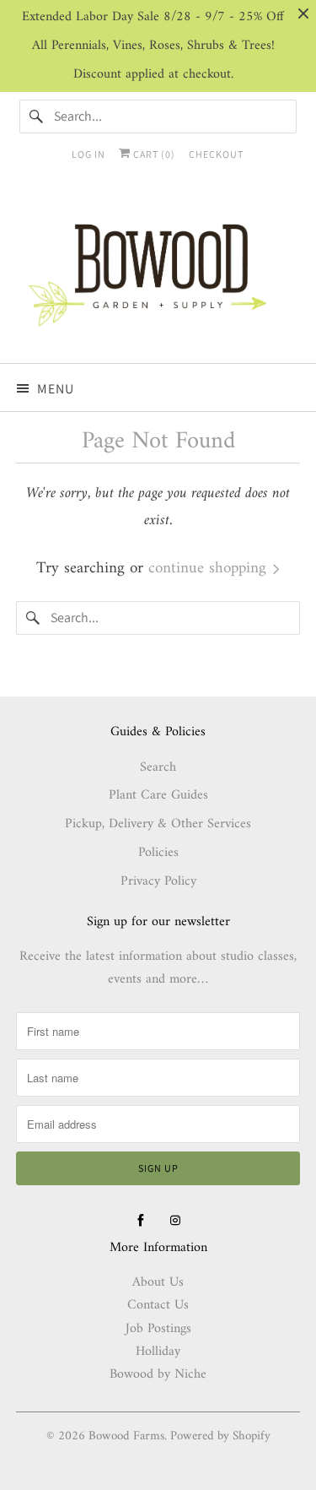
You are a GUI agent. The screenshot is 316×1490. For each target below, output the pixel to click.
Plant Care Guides (158, 795)
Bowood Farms (126, 1436)
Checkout (216, 154)
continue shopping (209, 568)
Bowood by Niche (158, 1374)
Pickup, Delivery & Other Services (158, 824)
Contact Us (158, 1305)
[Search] (36, 116)
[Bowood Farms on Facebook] (141, 1221)
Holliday (158, 1351)
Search (158, 767)
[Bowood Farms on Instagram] (175, 1221)
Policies (158, 852)
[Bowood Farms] (157, 273)
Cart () (153, 154)
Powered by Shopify (220, 1436)
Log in (88, 154)
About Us (158, 1282)
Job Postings (158, 1329)
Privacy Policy (158, 881)
